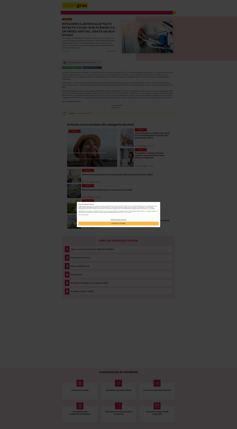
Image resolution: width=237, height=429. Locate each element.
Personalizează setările (118, 219)
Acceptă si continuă (118, 223)
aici (87, 214)
